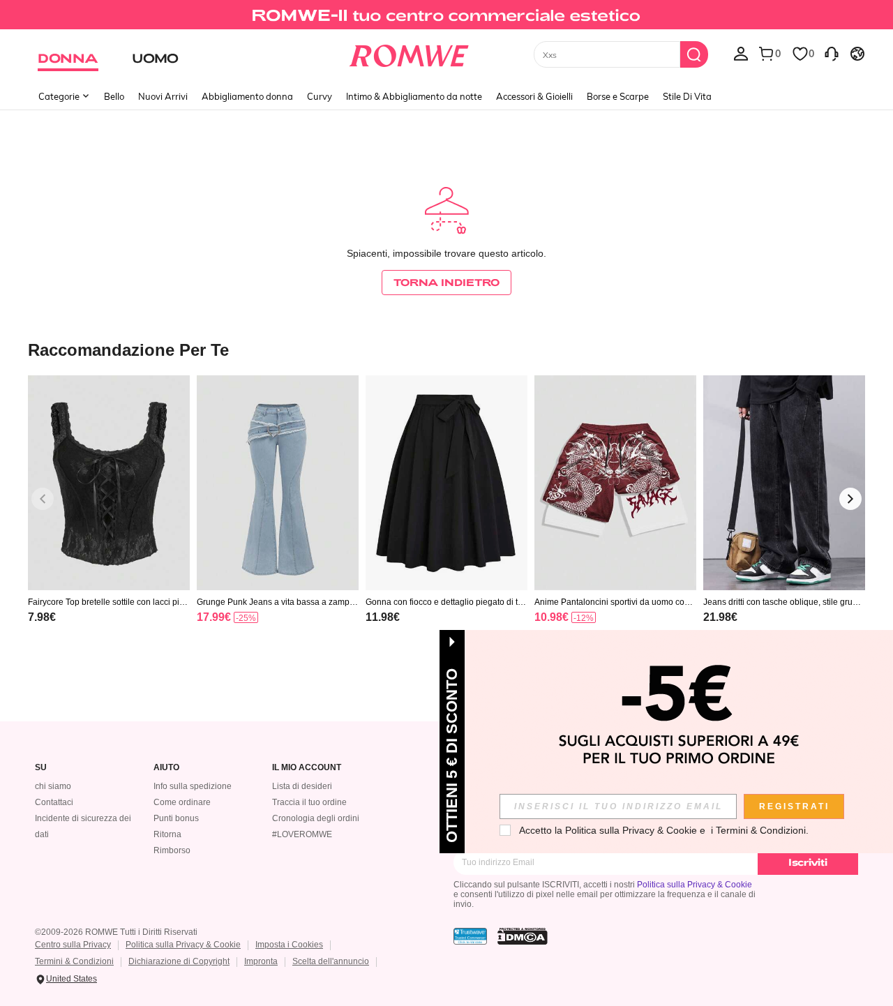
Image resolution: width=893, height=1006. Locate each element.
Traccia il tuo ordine (309, 802)
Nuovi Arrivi (163, 96)
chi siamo (53, 786)
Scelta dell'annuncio (330, 961)
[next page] (850, 499)
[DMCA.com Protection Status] (522, 936)
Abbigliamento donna (247, 96)
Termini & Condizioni (74, 961)
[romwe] (408, 53)
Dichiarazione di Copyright (179, 961)
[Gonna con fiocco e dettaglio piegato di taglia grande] (446, 483)
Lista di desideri (302, 786)
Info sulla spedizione (192, 786)
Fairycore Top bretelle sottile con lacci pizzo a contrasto (108, 602)
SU (41, 767)
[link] (446, 16)
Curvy (319, 96)
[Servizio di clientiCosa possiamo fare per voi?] (831, 53)
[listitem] (109, 517)
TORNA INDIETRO (446, 282)
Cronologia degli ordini (315, 818)
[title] (446, 349)
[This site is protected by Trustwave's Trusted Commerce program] (470, 936)
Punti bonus (176, 818)
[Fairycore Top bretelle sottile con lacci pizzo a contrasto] (109, 483)
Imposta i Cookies (289, 944)
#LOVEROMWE (302, 834)
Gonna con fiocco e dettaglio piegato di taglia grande (446, 602)
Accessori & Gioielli (534, 96)
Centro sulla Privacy (73, 944)
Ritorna (167, 834)
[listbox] (741, 53)
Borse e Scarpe (618, 96)
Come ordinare (182, 802)
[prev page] (42, 499)
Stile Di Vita (687, 96)
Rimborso (171, 850)
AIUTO (166, 767)
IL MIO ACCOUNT (306, 767)
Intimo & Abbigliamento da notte (414, 96)
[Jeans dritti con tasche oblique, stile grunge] (784, 483)
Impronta (261, 961)
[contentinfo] (42, 617)
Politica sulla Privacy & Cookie (694, 884)
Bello (114, 96)
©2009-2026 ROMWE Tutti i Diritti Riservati (116, 932)
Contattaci (54, 802)
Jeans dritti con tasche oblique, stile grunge (782, 602)
